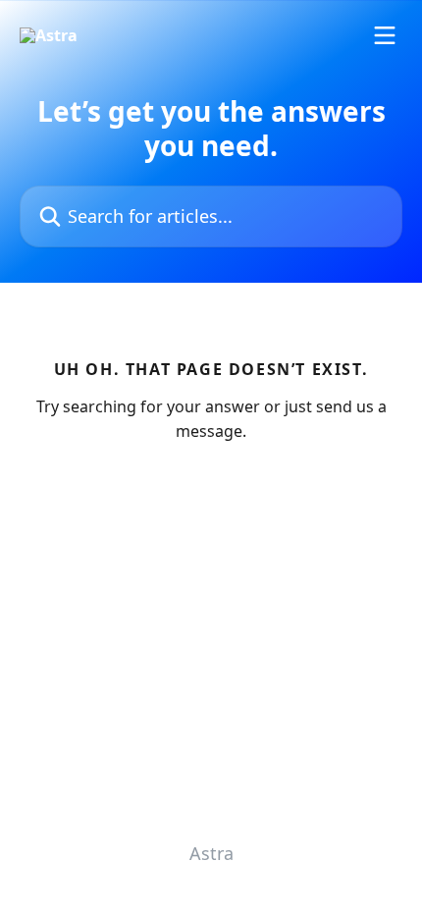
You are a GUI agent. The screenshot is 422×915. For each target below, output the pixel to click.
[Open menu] (384, 35)
